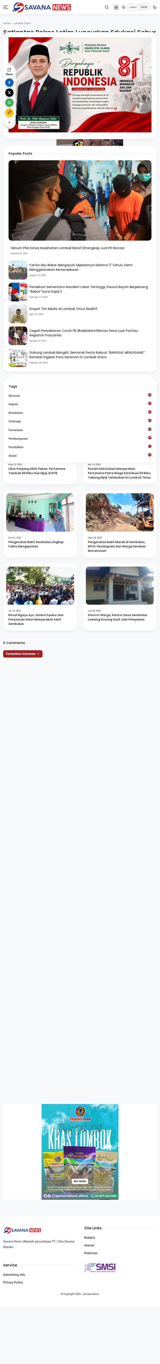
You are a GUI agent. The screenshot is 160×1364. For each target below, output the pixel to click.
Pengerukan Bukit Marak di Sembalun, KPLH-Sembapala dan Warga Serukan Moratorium (117, 546)
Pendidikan (80, 447)
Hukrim (80, 404)
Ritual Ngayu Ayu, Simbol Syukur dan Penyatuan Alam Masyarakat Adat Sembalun (36, 619)
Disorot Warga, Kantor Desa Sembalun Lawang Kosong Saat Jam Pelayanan (117, 617)
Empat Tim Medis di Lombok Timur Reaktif (63, 309)
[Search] (107, 7)
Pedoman (91, 1253)
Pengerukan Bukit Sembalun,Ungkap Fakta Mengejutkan (36, 544)
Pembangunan (80, 438)
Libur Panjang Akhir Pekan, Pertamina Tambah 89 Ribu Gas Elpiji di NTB (36, 471)
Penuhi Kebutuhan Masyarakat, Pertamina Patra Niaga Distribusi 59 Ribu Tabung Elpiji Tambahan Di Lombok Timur (119, 473)
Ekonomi (80, 395)
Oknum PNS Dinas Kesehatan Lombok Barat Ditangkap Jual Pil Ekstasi (67, 248)
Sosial (80, 456)
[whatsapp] (9, 102)
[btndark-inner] (139, 7)
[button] (128, 71)
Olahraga (80, 421)
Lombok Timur (22, 23)
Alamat (89, 1245)
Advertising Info (14, 1275)
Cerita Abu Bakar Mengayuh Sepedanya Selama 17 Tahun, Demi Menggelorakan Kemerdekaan (80, 267)
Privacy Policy (13, 1282)
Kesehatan (80, 412)
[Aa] (141, 54)
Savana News (91, 1294)
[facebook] (9, 82)
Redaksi (89, 1238)
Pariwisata (80, 430)
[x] (9, 92)
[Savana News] (41, 7)
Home (6, 23)
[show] (9, 122)
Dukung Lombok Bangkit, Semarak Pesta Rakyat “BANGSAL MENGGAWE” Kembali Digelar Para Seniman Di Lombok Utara (87, 354)
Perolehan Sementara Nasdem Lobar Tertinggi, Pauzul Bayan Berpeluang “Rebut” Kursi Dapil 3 (88, 289)
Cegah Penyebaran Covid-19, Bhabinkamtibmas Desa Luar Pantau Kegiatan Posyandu (83, 333)
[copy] (9, 112)
